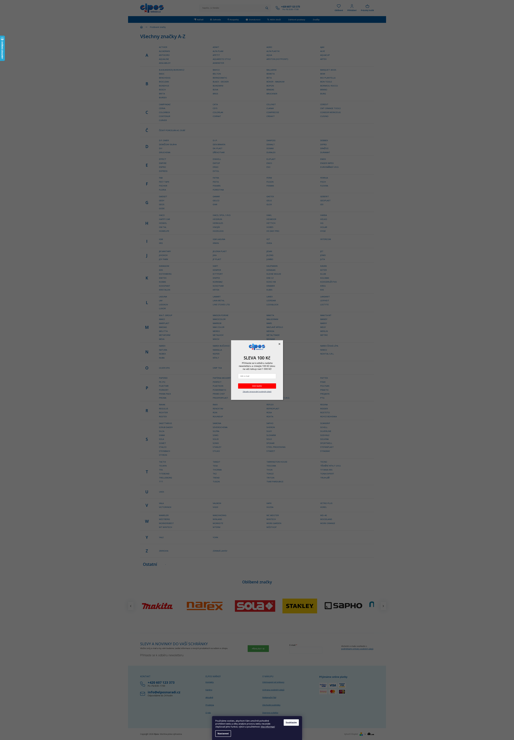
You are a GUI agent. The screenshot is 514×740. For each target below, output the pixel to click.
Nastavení (223, 733)
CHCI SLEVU (257, 386)
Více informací (268, 726)
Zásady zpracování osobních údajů (257, 391)
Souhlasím (291, 722)
